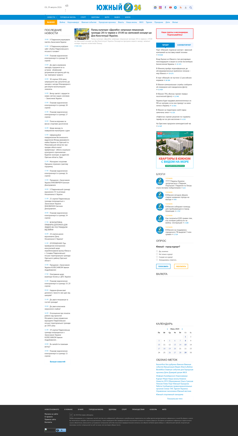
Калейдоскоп (170, 376)
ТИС (171, 389)
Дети (168, 22)
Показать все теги (174, 399)
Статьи (166, 389)
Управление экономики (166, 391)
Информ (160, 376)
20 (175, 349)
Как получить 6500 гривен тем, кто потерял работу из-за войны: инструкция (178, 220)
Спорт (83, 17)
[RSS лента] (180, 7)
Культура (153, 410)
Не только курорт (165, 254)
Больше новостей (57, 362)
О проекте (49, 417)
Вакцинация (169, 367)
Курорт (159, 379)
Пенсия (159, 384)
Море (165, 379)
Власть (121, 22)
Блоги (127, 17)
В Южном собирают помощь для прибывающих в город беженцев (177, 209)
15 (185, 345)
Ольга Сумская (187, 381)
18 (164, 349)
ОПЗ (166, 381)
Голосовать (163, 267)
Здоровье (95, 17)
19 (170, 349)
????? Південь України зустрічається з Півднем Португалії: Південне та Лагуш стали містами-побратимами (174, 184)
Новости (51, 17)
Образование (174, 381)
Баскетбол (160, 364)
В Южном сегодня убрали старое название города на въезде (177, 197)
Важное (180, 364)
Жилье (175, 22)
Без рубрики (171, 364)
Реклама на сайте (51, 414)
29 (185, 353)
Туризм (149, 22)
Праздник (158, 22)
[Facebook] (165, 7)
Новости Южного (52, 410)
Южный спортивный (165, 394)
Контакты (48, 422)
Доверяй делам (175, 372)
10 (159, 345)
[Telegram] (175, 7)
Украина (184, 389)
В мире (80, 410)
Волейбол (160, 370)
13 (175, 345)
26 (170, 353)
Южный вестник (184, 391)
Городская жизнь (68, 17)
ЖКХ (141, 22)
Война (62, 22)
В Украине (68, 410)
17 (159, 349)
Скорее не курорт (165, 257)
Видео (117, 17)
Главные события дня (174, 370)
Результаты (181, 267)
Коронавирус (73, 22)
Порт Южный (174, 384)
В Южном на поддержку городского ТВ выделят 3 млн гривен (178, 232)
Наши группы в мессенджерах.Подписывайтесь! (174, 33)
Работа (159, 386)
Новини (182, 379)
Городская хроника (107, 22)
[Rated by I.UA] (50, 432)
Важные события (89, 22)
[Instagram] (160, 7)
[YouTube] (170, 7)
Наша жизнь (131, 22)
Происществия (138, 410)
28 (180, 353)
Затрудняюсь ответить (167, 260)
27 (175, 353)
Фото (107, 17)
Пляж (165, 384)
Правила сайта (50, 420)
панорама (179, 394)
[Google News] (155, 7)
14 (180, 345)
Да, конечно (163, 252)
